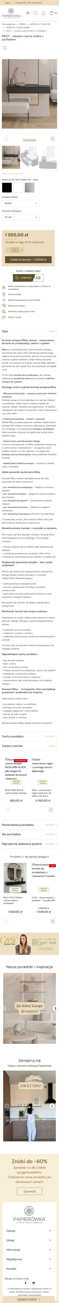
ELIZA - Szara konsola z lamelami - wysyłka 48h (43, 899)
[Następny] (50, 809)
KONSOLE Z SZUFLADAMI (18, 27)
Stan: (4, 173)
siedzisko (13, 466)
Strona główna (8, 24)
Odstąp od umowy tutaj (16, 1278)
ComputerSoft (34, 1295)
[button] (36, 13)
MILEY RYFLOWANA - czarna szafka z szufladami (13, 900)
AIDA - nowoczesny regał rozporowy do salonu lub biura (41, 793)
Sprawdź (29, 1191)
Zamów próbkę (14, 294)
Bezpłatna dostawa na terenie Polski (24, 300)
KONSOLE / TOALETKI (40, 24)
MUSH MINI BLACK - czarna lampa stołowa (15, 791)
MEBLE (23, 24)
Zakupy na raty (14, 317)
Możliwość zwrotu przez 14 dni (21, 311)
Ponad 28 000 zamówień (25, 2)
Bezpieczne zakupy (16, 306)
